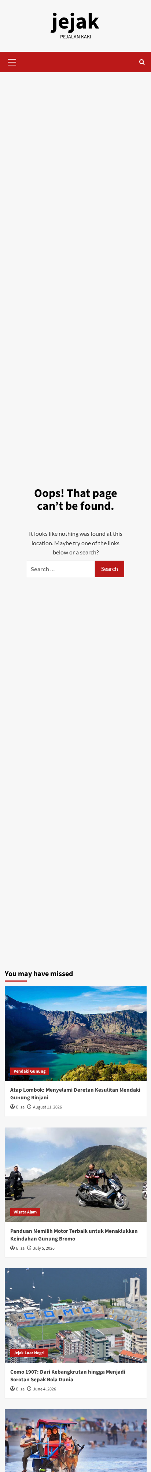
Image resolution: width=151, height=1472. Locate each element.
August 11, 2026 (47, 1107)
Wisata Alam (25, 1212)
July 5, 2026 (44, 1248)
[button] (12, 61)
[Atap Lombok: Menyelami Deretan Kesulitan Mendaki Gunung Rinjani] (76, 1033)
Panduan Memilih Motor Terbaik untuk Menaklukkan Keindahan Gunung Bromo (74, 1235)
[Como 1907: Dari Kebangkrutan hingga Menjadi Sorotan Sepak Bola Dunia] (76, 1315)
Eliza (20, 1107)
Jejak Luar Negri (29, 1353)
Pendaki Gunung (29, 1071)
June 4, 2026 (44, 1389)
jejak (75, 21)
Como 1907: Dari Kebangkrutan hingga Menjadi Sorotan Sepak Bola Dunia (67, 1375)
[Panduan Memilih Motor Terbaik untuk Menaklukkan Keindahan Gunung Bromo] (76, 1174)
